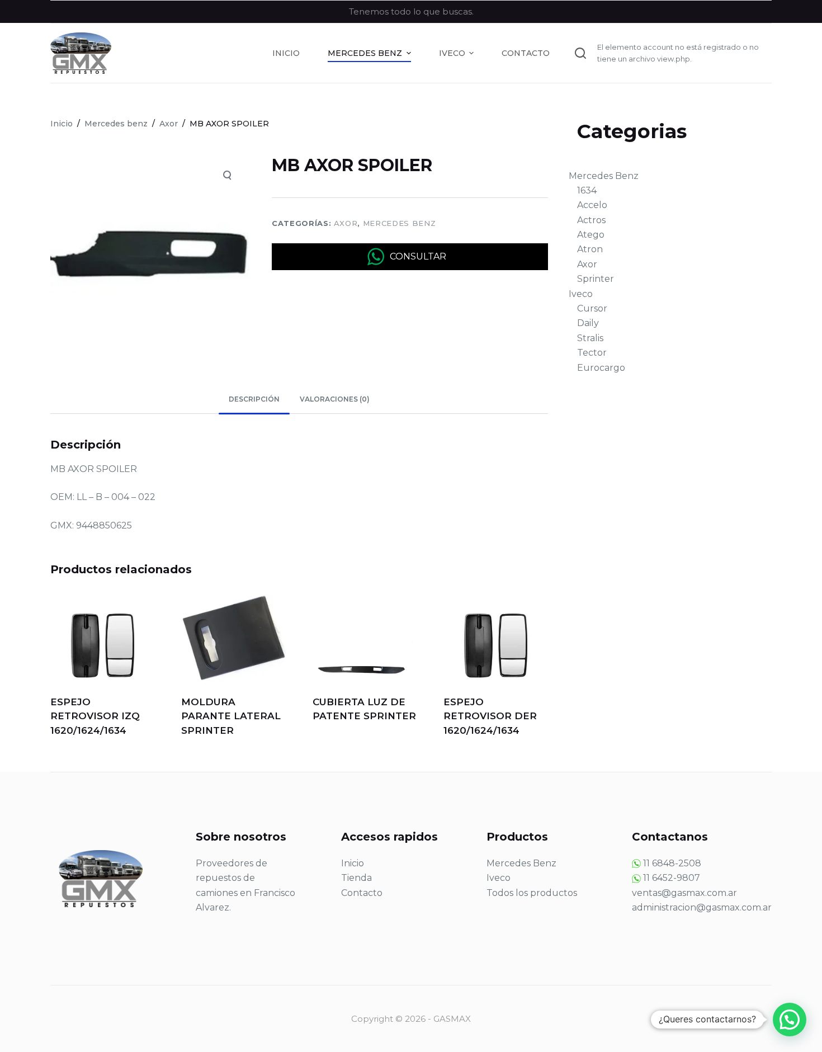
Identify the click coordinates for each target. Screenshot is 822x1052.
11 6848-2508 (672, 863)
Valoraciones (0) (335, 399)
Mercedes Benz (604, 176)
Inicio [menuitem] (286, 53)
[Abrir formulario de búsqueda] (580, 53)
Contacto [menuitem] (526, 53)
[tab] (254, 399)
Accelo (592, 205)
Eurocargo (601, 367)
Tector (592, 352)
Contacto (361, 893)
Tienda (356, 877)
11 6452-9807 (671, 877)
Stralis (590, 338)
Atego (590, 234)
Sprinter (595, 278)
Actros (591, 220)
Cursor (592, 308)
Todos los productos (531, 893)
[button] (789, 1019)
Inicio (352, 863)
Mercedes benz (399, 223)
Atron (590, 249)
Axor (346, 223)
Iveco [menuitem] (452, 53)
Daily (588, 323)
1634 (587, 190)
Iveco (581, 294)
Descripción (254, 399)
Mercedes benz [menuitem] (365, 53)
